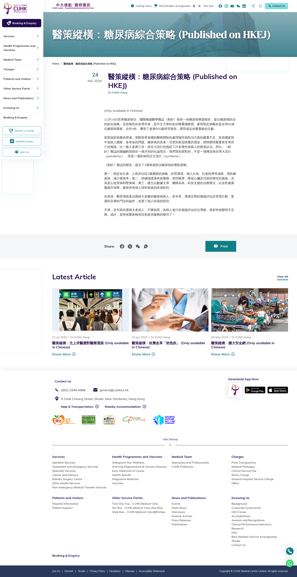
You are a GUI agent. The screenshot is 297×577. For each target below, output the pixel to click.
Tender (81, 571)
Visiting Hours (144, 6)
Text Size (208, 6)
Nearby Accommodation (123, 407)
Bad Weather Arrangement (174, 6)
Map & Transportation (77, 407)
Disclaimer (115, 571)
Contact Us (278, 6)
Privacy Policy (97, 571)
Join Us (56, 571)
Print (224, 246)
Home (55, 63)
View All (282, 276)
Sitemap (129, 571)
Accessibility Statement (152, 571)
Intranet (68, 571)
